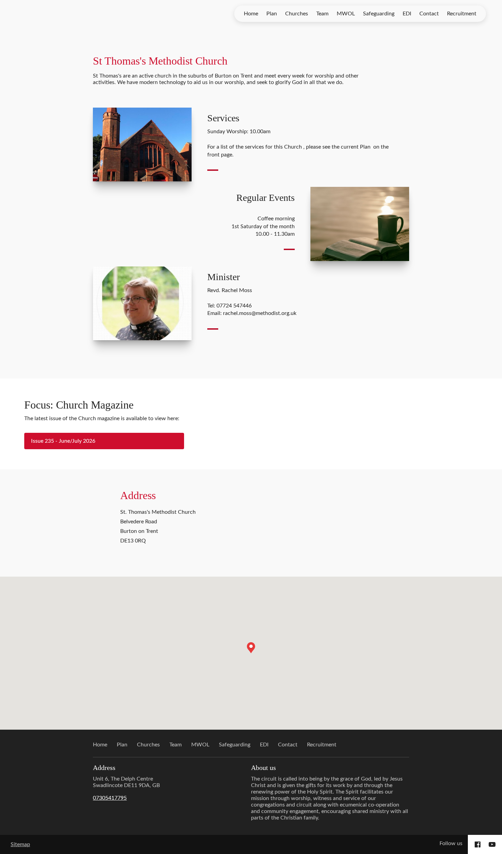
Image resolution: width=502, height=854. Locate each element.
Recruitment (461, 13)
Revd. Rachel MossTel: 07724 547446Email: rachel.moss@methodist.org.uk (251, 302)
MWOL (346, 13)
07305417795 (110, 798)
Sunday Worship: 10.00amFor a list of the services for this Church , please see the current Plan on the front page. (298, 143)
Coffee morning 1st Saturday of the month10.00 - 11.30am (263, 226)
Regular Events (265, 197)
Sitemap (20, 844)
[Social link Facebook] (477, 844)
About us (263, 767)
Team (322, 13)
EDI (407, 13)
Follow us (451, 843)
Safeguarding (378, 13)
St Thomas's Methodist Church (160, 61)
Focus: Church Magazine (79, 405)
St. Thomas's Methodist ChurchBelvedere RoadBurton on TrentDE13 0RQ (158, 526)
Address (138, 495)
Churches (296, 13)
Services (223, 118)
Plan (271, 13)
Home (251, 13)
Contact (429, 13)
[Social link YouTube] (492, 844)
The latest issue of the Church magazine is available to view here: (101, 418)
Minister (223, 277)
